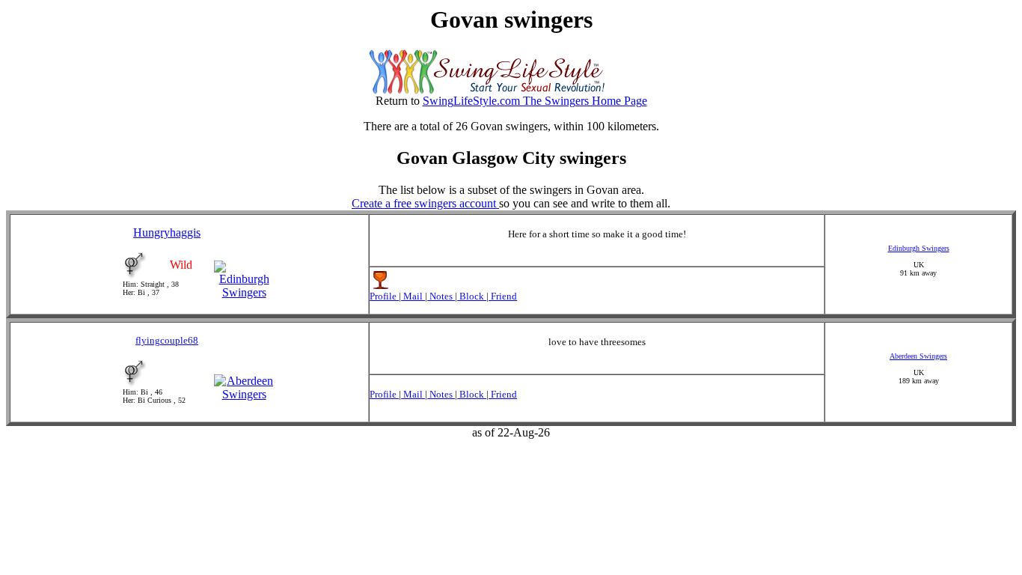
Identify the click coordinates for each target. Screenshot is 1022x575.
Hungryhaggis (167, 232)
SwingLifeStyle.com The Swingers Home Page (535, 100)
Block (471, 296)
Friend (503, 296)
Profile (384, 296)
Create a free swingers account (425, 203)
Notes (441, 296)
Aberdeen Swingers (918, 356)
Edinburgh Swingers (918, 248)
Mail (413, 296)
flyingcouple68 (166, 340)
